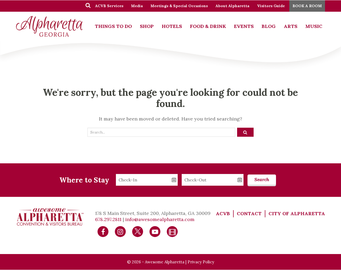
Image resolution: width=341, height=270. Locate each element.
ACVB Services (109, 5)
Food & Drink (208, 26)
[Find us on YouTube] (155, 231)
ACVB (223, 213)
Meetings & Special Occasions (179, 5)
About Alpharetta (232, 5)
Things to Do (113, 26)
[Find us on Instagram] (120, 231)
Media (137, 5)
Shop (147, 26)
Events (244, 26)
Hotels (172, 26)
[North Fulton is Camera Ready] (172, 231)
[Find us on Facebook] (103, 231)
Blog (269, 26)
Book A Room (307, 5)
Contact (249, 213)
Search (261, 179)
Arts (290, 26)
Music (313, 26)
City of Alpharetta (297, 213)
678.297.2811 (108, 219)
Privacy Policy (201, 261)
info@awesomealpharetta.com (159, 219)
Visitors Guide (271, 5)
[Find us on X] (138, 231)
